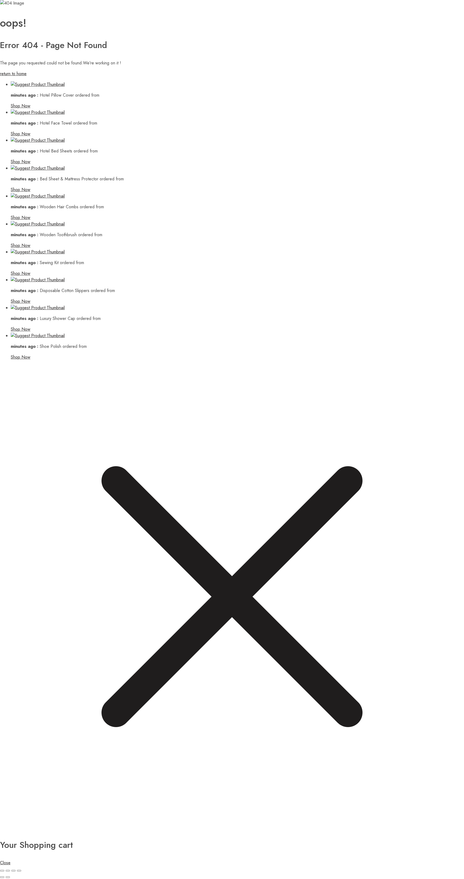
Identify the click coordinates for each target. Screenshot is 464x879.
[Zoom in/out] (2, 870)
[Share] (13, 870)
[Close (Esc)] (19, 870)
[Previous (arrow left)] (2, 877)
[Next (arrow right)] (8, 877)
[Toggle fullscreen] (8, 870)
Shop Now (20, 106)
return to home (13, 74)
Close (5, 863)
